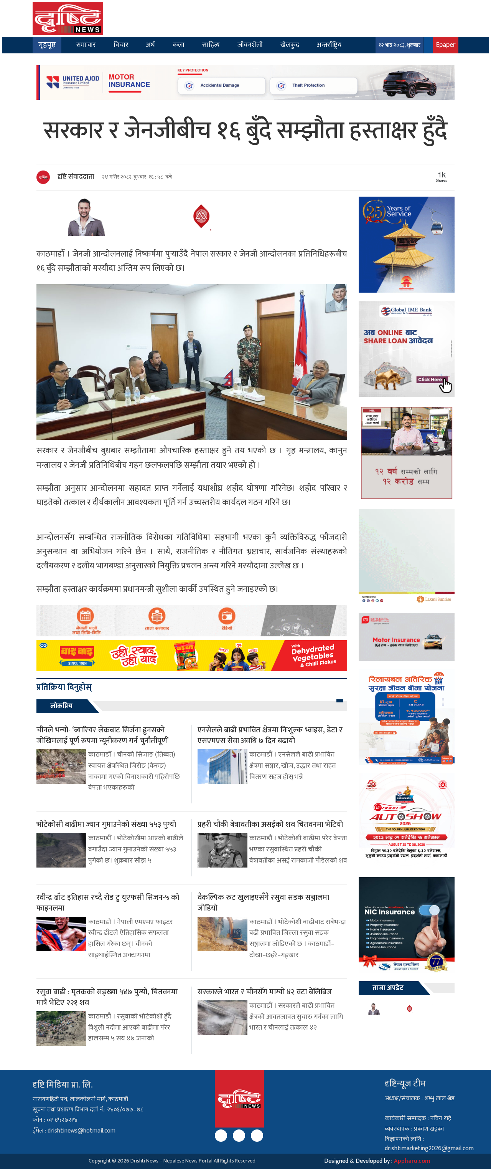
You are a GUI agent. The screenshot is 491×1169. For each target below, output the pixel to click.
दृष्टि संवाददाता (76, 177)
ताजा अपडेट (388, 988)
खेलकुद (289, 44)
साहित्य (211, 44)
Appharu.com (412, 1161)
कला (179, 44)
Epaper (445, 44)
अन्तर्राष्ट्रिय (329, 44)
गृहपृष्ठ (47, 44)
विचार (121, 44)
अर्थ (150, 44)
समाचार (86, 44)
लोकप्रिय (61, 706)
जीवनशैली (250, 44)
